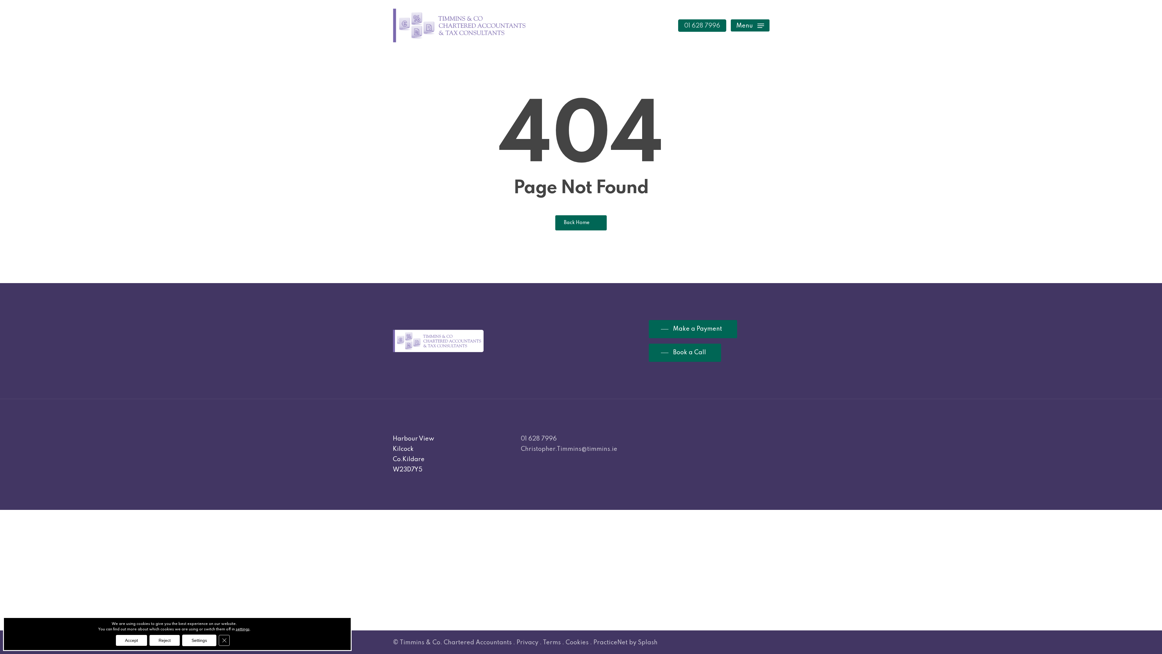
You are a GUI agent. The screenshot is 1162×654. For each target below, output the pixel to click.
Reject (165, 640)
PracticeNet (610, 643)
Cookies (577, 643)
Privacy (527, 643)
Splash (648, 643)
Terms (552, 643)
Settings (199, 640)
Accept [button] (131, 640)
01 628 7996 (539, 439)
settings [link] (243, 629)
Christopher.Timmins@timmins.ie (569, 449)
